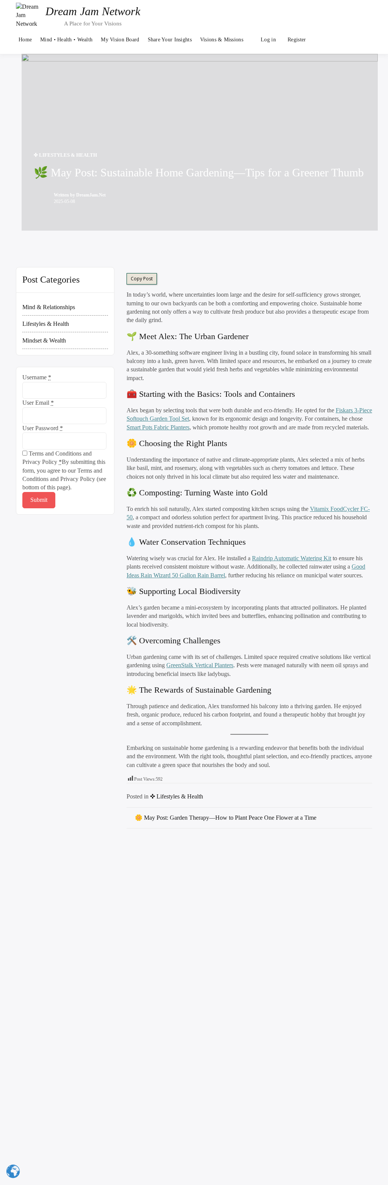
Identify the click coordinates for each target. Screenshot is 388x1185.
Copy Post (142, 278)
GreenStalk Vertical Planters (199, 665)
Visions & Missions (221, 39)
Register (297, 39)
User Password (42, 428)
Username (36, 377)
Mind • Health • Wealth (66, 39)
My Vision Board (120, 39)
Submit (38, 500)
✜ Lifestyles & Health (65, 155)
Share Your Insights (170, 39)
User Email (38, 402)
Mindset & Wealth (44, 340)
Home (25, 39)
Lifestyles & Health (45, 324)
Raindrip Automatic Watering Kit (291, 558)
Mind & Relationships (48, 307)
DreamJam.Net (91, 195)
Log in (268, 39)
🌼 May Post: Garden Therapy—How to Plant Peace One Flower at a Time (225, 817)
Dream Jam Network (92, 11)
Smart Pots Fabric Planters (158, 427)
